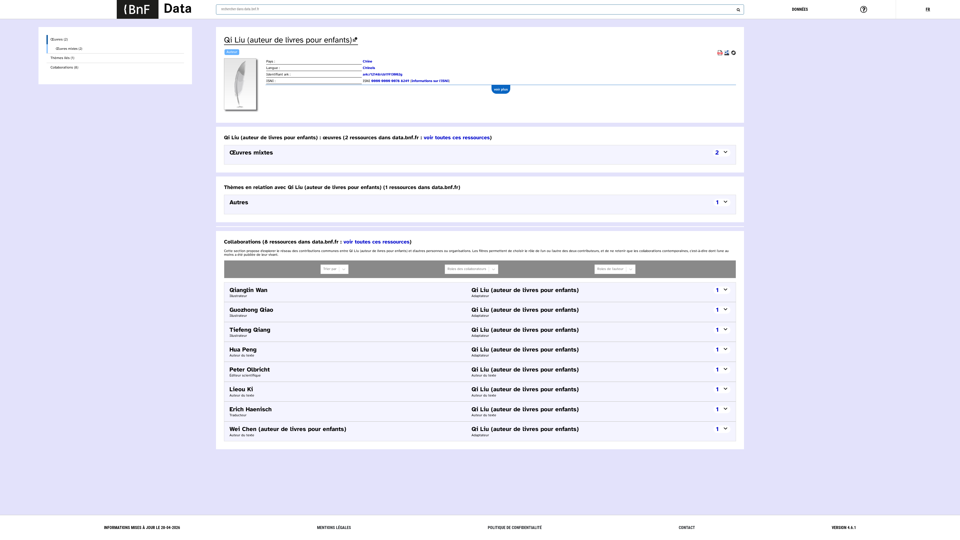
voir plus (501, 89)
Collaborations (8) (64, 68)
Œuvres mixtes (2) (69, 48)
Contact (687, 527)
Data (178, 9)
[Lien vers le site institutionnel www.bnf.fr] (137, 9)
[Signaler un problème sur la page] (355, 40)
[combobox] (480, 9)
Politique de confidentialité (515, 527)
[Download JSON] (733, 54)
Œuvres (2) (59, 40)
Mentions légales (334, 527)
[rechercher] (737, 8)
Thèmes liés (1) (62, 58)
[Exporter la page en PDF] (720, 54)
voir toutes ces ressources (457, 137)
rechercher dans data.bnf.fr (240, 9)
